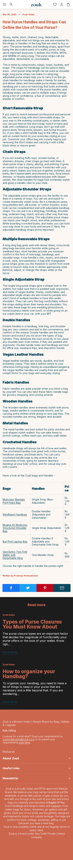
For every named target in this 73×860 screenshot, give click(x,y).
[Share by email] (62, 588)
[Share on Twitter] (28, 588)
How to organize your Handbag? (29, 673)
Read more (10, 652)
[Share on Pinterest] (45, 588)
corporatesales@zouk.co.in (19, 739)
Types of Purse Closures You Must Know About (32, 624)
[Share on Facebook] (11, 588)
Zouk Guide (28, 14)
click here (24, 742)
